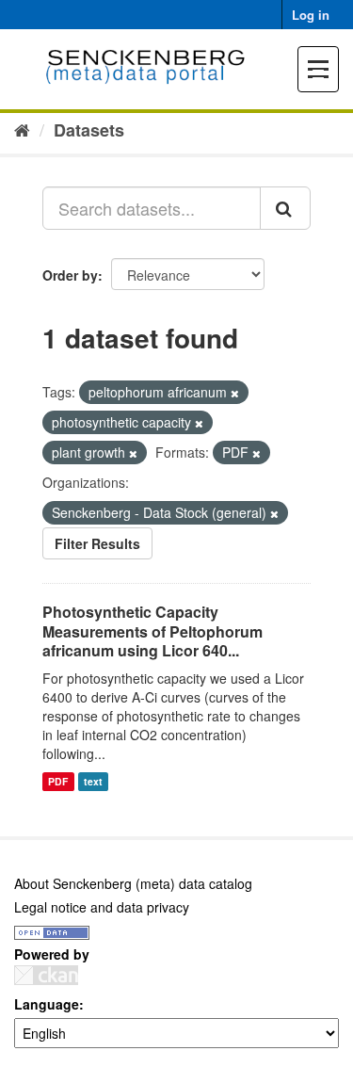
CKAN (46, 975)
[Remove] (235, 392)
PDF (58, 781)
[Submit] (285, 208)
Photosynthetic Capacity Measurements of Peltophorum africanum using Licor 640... (152, 631)
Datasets (89, 130)
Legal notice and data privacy (101, 906)
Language (46, 1003)
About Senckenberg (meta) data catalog (133, 883)
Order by (70, 275)
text (93, 781)
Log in (310, 15)
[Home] (22, 129)
